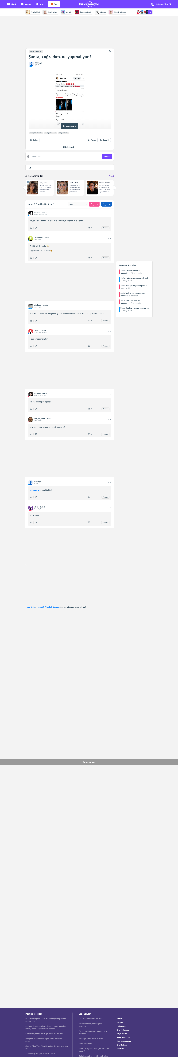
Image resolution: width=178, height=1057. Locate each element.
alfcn (36, 507)
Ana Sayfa (31, 607)
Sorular (56, 607)
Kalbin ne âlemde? (85, 1044)
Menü (13, 4)
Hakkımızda (121, 1026)
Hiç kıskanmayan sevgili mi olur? (91, 1019)
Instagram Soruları (36, 133)
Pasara (37, 393)
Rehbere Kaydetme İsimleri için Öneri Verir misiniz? (44, 1034)
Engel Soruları (63, 133)
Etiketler (120, 1049)
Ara (41, 4)
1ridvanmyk (38, 238)
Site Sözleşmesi (123, 1030)
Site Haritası (122, 1045)
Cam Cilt (68, 12)
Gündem (103, 12)
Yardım (120, 1019)
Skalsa (36, 330)
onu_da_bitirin (39, 419)
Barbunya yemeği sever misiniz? (91, 1039)
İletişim (120, 1022)
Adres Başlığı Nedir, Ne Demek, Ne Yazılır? (40, 1054)
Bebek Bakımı (52, 12)
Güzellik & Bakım (120, 12)
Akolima (37, 305)
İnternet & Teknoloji (36, 51)
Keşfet (28, 4)
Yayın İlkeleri (122, 1034)
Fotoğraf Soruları (50, 133)
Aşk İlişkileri (35, 12)
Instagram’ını (35, 490)
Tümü (111, 176)
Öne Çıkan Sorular (124, 1041)
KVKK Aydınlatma (124, 1037)
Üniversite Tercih (85, 12)
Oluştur (37, 212)
